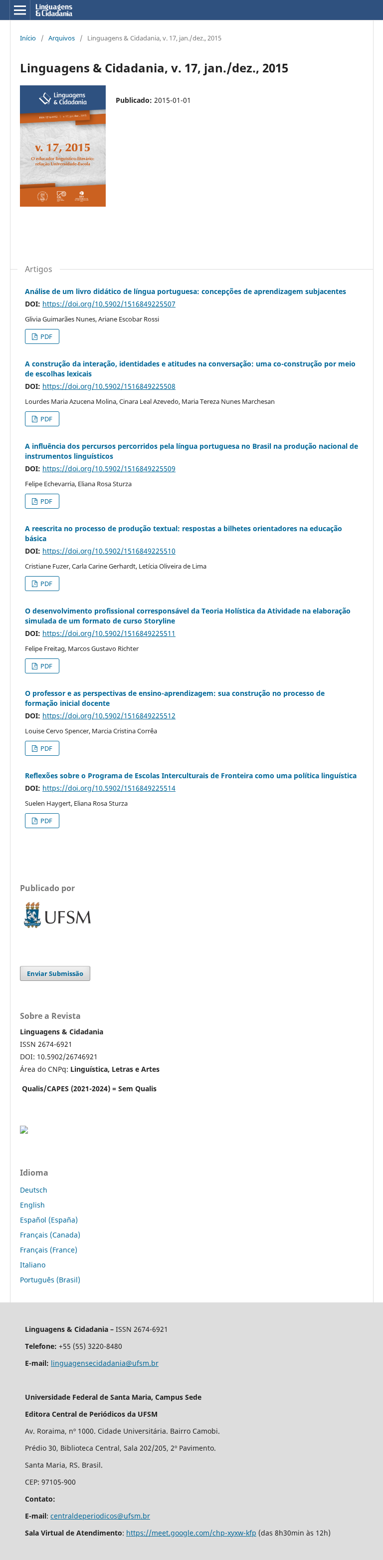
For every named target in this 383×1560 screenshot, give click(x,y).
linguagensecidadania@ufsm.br (105, 1363)
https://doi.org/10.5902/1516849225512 (109, 715)
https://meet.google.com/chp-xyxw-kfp (191, 1533)
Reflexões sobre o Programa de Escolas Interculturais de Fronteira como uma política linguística (191, 775)
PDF (45, 336)
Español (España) (49, 1220)
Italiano (32, 1264)
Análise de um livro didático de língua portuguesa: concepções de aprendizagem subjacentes (185, 291)
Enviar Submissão (55, 973)
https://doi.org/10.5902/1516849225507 (109, 304)
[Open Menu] (20, 10)
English (32, 1205)
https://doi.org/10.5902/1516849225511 (109, 633)
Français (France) (48, 1249)
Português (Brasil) (50, 1279)
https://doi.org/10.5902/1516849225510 (109, 551)
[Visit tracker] (24, 1131)
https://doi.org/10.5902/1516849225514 (109, 788)
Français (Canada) (50, 1235)
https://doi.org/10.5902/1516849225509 (109, 468)
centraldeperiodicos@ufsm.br (100, 1516)
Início (28, 37)
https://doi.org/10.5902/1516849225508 (109, 386)
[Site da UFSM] (57, 929)
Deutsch (33, 1190)
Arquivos (61, 37)
